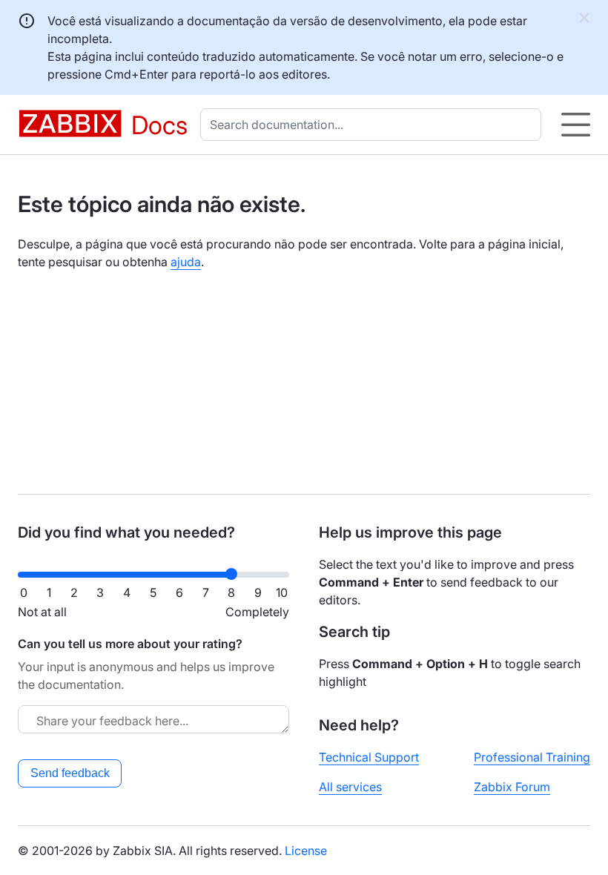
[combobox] (373, 124)
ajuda (186, 261)
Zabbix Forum (512, 786)
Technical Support (369, 757)
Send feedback (70, 773)
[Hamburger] (575, 124)
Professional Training (532, 757)
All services (350, 786)
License (306, 850)
